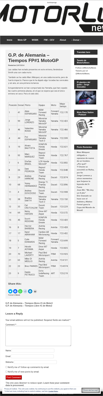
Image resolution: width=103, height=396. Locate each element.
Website (9, 362)
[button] (10, 291)
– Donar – (76, 40)
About (63, 40)
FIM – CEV (49, 40)
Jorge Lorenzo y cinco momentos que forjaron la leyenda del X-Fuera (84, 181)
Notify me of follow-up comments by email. (28, 367)
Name (8, 350)
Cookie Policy (53, 391)
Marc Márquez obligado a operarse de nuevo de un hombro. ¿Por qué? (85, 158)
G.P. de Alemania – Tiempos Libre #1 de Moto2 (28, 306)
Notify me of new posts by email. (23, 371)
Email (7, 356)
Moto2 (17, 295)
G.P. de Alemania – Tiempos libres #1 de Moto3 (29, 303)
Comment (10, 324)
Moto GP (22, 40)
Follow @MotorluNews (86, 68)
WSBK (35, 40)
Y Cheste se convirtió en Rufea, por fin (85, 170)
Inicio (9, 40)
